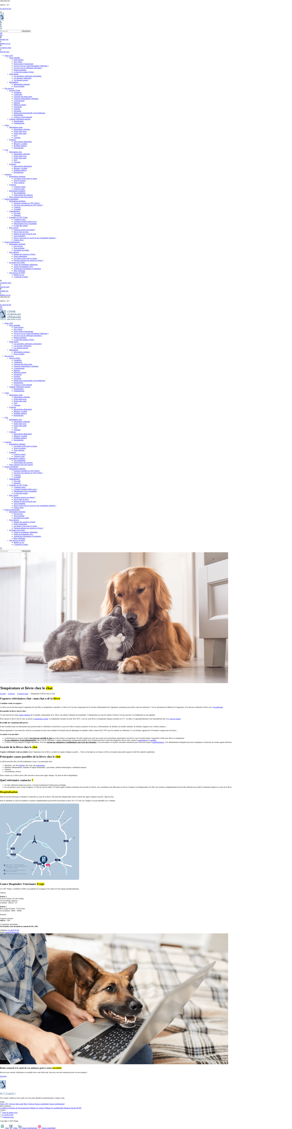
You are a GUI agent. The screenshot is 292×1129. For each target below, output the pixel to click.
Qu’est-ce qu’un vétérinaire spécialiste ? (28, 68)
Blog (25, 1104)
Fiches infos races (20, 131)
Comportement (19, 101)
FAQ (15, 135)
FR (1, 33)
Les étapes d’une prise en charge (25, 178)
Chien (7, 125)
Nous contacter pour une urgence (21, 197)
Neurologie (18, 107)
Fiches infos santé (20, 133)
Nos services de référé (17, 273)
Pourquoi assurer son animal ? (24, 230)
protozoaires (40, 765)
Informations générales (22, 129)
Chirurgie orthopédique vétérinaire (26, 99)
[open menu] (1, 11)
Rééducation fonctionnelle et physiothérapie (29, 113)
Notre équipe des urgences (23, 195)
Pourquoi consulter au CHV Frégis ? (27, 203)
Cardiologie (18, 94)
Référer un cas (19, 275)
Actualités (17, 209)
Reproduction (18, 148)
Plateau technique (20, 70)
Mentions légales (70, 1108)
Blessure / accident (20, 144)
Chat (6, 150)
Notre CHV (9, 56)
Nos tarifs (17, 213)
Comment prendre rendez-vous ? (25, 221)
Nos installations (20, 193)
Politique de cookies (36, 1108)
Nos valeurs (18, 62)
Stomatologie (18, 115)
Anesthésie (18, 92)
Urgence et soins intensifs (23, 117)
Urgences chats (19, 189)
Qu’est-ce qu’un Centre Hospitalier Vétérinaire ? (31, 66)
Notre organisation (20, 256)
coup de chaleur (175, 719)
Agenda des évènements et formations (27, 269)
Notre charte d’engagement (23, 64)
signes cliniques (24, 715)
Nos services (9, 88)
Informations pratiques (22, 84)
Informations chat (15, 152)
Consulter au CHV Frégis (18, 217)
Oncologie (17, 111)
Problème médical (20, 146)
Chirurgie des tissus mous (23, 97)
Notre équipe (13, 74)
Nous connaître (14, 58)
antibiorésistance (158, 742)
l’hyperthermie (217, 707)
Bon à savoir (13, 228)
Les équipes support (21, 80)
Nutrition (17, 109)
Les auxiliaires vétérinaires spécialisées (28, 76)
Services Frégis (14, 90)
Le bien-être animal (21, 226)
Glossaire (17, 137)
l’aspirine (153, 740)
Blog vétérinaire (19, 271)
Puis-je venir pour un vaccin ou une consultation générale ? (35, 238)
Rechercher (26, 31)
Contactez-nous (8, 1117)
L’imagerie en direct (21, 277)
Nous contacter (19, 183)
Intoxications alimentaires (23, 142)
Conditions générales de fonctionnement (14, 1108)
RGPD (78, 1108)
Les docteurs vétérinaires (22, 78)
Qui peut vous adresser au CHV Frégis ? (28, 205)
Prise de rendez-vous (10, 1113)
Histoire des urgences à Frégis (24, 254)
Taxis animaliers (19, 236)
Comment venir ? (20, 219)
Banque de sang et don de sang (25, 234)
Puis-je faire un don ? (21, 232)
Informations (13, 82)
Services (12, 1104)
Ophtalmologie (19, 123)
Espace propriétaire (11, 199)
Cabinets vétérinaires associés (19, 119)
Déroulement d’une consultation (25, 224)
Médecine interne (20, 105)
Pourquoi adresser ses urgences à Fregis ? (28, 260)
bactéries (22, 765)
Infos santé (19, 1104)
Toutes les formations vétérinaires (26, 264)
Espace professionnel (12, 242)
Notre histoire (18, 60)
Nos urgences (14, 252)
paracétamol (142, 740)
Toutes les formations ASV (23, 267)
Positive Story (19, 240)
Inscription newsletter (21, 250)
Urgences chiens (20, 187)
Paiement (17, 215)
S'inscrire (3, 1076)
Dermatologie (18, 121)
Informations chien (16, 127)
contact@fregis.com (12, 932)
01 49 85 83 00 (5, 9)
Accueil (3, 694)
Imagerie (17, 103)
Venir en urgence (20, 181)
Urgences (12, 140)
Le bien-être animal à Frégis (24, 72)
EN (1, 35)
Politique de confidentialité (53, 1108)
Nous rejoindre (19, 86)
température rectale (41, 719)
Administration (14, 211)
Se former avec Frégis (17, 262)
